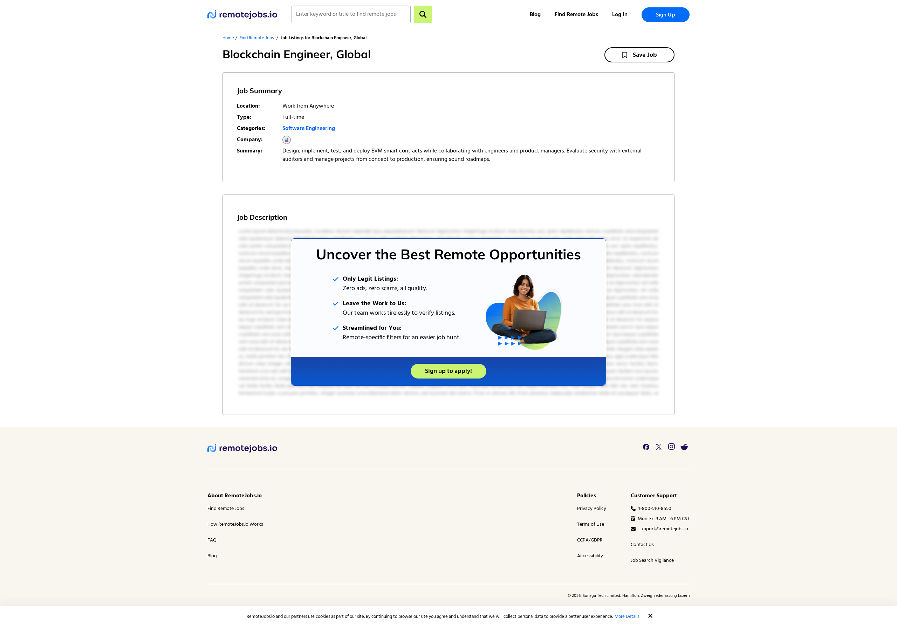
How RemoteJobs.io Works (235, 524)
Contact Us (642, 544)
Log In (620, 15)
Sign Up (665, 15)
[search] (423, 14)
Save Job (645, 55)
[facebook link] (646, 446)
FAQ (212, 540)
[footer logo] (242, 448)
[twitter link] (658, 446)
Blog (535, 15)
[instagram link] (671, 446)
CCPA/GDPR (590, 540)
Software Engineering (308, 128)
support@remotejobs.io (663, 529)
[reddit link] (684, 446)
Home (228, 38)
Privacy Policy (591, 508)
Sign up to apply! (448, 371)
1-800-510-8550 (654, 508)
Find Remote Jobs (576, 15)
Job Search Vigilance (652, 560)
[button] (650, 616)
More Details (627, 616)
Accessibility (590, 556)
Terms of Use (590, 524)
